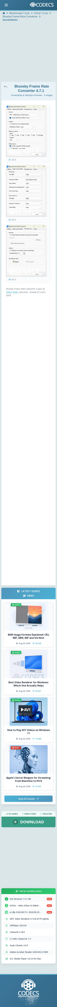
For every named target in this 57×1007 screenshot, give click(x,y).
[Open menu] (6, 5)
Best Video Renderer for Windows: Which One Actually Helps (29, 684)
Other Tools (12, 292)
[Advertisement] (28, 52)
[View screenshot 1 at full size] (28, 131)
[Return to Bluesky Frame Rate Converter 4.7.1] (6, 86)
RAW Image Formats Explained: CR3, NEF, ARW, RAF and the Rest (28, 636)
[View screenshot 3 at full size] (28, 250)
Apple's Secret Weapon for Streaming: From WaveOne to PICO (28, 779)
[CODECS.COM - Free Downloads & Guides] (28, 993)
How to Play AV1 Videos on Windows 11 (28, 732)
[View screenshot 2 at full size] (28, 191)
